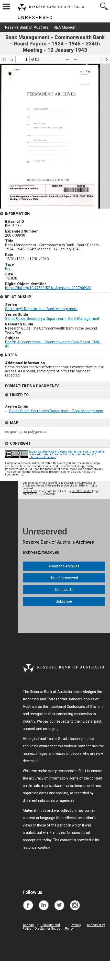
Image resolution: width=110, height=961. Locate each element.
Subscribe (64, 601)
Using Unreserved (64, 578)
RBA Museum (65, 27)
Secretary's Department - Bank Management (41, 309)
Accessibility (96, 925)
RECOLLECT (30, 491)
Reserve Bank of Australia (27, 27)
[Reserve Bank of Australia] (28, 901)
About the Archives (63, 566)
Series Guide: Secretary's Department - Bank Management (56, 411)
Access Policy (28, 926)
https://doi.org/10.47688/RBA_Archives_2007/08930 (48, 288)
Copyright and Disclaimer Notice (47, 926)
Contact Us (64, 590)
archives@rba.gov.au (41, 552)
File (7, 268)
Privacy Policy (73, 926)
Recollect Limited (82, 491)
